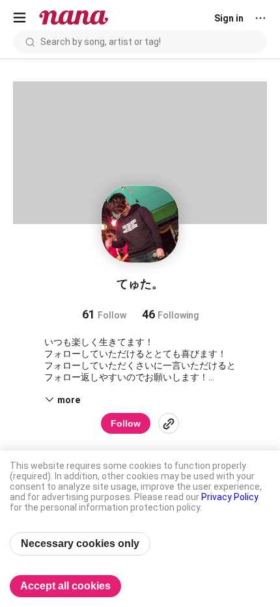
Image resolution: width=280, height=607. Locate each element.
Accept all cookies (65, 585)
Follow (126, 423)
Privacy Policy (230, 497)
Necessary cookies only (80, 543)
